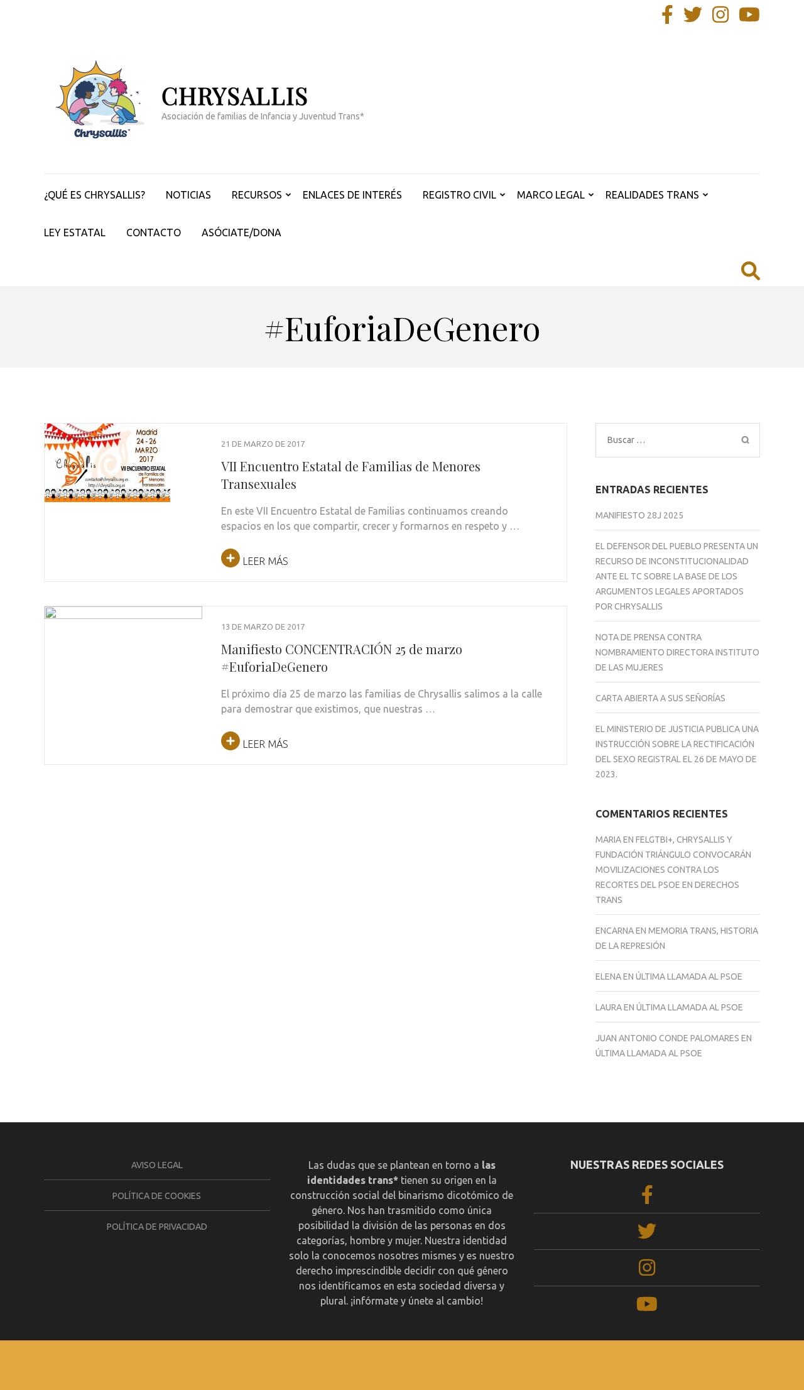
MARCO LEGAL (551, 194)
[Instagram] (720, 18)
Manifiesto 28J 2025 (639, 515)
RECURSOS (257, 194)
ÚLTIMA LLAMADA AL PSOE (689, 976)
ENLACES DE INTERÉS (352, 194)
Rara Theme (354, 1365)
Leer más (264, 561)
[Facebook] (667, 18)
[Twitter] (692, 18)
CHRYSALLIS (234, 95)
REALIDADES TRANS (652, 194)
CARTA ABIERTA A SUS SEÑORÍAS (660, 698)
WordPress (465, 1365)
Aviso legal (157, 1165)
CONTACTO (153, 232)
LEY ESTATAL (75, 232)
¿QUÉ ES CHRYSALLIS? (94, 194)
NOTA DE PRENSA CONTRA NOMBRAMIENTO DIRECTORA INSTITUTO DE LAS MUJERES (677, 652)
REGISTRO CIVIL (459, 194)
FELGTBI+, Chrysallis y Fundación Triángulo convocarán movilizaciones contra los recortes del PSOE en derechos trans (673, 870)
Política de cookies (156, 1196)
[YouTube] (749, 18)
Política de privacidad (157, 1227)
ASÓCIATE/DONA (241, 232)
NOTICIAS (188, 194)
